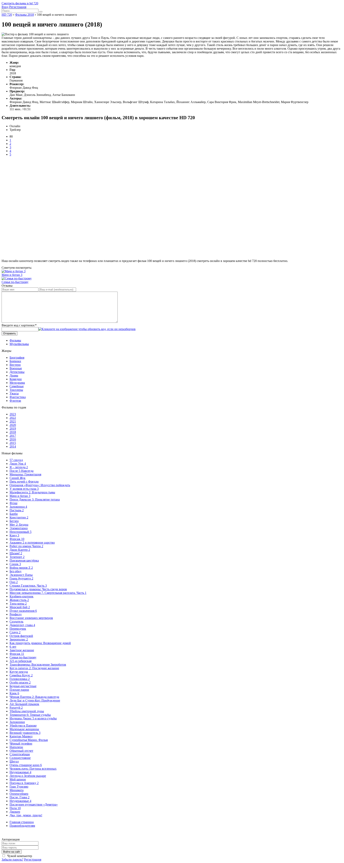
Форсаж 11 (17, 653)
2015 (13, 443)
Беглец (14, 521)
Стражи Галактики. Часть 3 (28, 585)
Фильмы (15, 340)
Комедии (16, 379)
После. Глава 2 (19, 797)
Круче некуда (19, 671)
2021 (13, 421)
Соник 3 (15, 564)
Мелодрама (17, 382)
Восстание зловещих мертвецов (31, 618)
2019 (13, 428)
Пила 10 (15, 808)
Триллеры (16, 390)
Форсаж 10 (17, 539)
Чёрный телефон (21, 743)
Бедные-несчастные (23, 686)
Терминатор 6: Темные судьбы (30, 714)
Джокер (15, 811)
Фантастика (18, 397)
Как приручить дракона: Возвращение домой (40, 643)
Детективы (17, 372)
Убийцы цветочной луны (27, 711)
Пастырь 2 (17, 510)
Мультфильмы (19, 344)
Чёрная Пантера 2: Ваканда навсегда (34, 697)
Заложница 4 (18, 506)
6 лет (13, 646)
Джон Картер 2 (20, 549)
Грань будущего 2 (21, 578)
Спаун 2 (15, 632)
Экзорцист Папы (21, 575)
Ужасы (14, 393)
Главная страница (22, 822)
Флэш (13, 503)
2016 (13, 439)
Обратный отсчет (21, 750)
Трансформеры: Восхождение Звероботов (38, 664)
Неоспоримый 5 (20, 531)
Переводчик (18, 628)
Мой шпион (18, 779)
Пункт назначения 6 (23, 610)
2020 (13, 425)
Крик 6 (14, 693)
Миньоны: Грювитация (25, 474)
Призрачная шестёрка (24, 560)
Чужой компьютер (19, 856)
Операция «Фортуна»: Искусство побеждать (40, 485)
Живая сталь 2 (19, 600)
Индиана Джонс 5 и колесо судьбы (33, 718)
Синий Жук (17, 478)
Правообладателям (22, 825)
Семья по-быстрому (23, 657)
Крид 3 (14, 535)
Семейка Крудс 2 (21, 675)
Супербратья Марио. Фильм (29, 740)
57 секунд (16, 460)
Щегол (14, 761)
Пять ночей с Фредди (24, 481)
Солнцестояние (20, 758)
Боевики (15, 361)
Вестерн (15, 364)
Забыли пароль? (12, 859)
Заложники (17, 722)
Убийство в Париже (23, 725)
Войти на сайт (11, 851)
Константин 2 (19, 517)
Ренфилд (16, 614)
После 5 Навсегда (21, 470)
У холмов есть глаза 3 (24, 488)
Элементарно (19, 528)
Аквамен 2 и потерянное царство (32, 542)
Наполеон (16, 747)
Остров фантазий (21, 636)
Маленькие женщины (24, 729)
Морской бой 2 (20, 607)
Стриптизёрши (20, 754)
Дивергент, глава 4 (22, 625)
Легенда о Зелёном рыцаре (28, 775)
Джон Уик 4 (18, 463)
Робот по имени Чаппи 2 (26, 546)
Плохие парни (19, 689)
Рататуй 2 (16, 707)
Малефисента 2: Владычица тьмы (32, 492)
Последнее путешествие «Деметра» (34, 804)
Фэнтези (15, 400)
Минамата (16, 790)
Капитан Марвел (21, 736)
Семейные (17, 386)
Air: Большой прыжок (24, 704)
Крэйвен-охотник (21, 596)
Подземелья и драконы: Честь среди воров (38, 589)
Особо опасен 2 (20, 682)
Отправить (9, 333)
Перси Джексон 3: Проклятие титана (35, 499)
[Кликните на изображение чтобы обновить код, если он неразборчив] (87, 329)
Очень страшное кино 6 (26, 765)
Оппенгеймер (19, 793)
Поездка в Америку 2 (24, 783)
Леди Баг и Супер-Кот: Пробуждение (35, 700)
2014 (13, 446)
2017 (13, 435)
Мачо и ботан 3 (20, 496)
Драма (14, 375)
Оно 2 (14, 582)
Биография (17, 357)
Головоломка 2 (20, 679)
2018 (13, 432)
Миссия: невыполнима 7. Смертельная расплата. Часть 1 (48, 592)
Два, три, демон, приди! (26, 815)
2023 (13, 414)
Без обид (15, 571)
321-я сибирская (20, 661)
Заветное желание (22, 650)
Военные (16, 368)
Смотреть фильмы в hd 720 (20, 3)
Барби (14, 514)
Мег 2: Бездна (19, 524)
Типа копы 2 (18, 603)
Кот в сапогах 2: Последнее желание (34, 668)
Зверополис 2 (19, 639)
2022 (13, 417)
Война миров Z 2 (21, 567)
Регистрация (17, 7)
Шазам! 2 (16, 553)
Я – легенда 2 (19, 467)
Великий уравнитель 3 (25, 732)
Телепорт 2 (17, 557)
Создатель (16, 621)
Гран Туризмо (19, 786)
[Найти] (40, 11)
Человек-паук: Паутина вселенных (33, 768)
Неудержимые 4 (20, 772)
